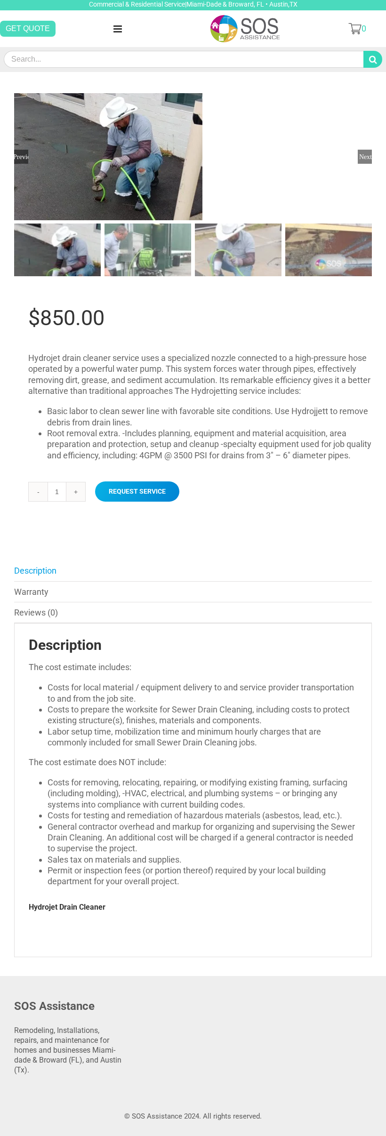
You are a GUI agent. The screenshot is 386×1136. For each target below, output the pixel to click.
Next (365, 156)
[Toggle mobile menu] (118, 29)
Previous (21, 156)
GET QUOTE (28, 28)
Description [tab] (35, 571)
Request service (137, 491)
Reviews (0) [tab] (36, 612)
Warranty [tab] (31, 592)
